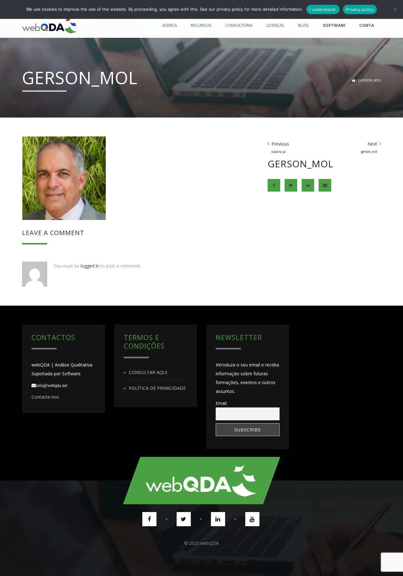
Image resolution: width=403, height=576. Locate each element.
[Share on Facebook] (274, 185)
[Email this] (325, 185)
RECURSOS (201, 25)
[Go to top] (201, 480)
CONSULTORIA (239, 25)
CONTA (366, 25)
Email (221, 403)
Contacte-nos (45, 397)
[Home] (49, 25)
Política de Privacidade (157, 388)
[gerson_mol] (64, 178)
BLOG (303, 25)
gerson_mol (369, 80)
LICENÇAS (275, 25)
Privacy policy (360, 9)
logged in (90, 266)
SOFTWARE (334, 25)
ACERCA (169, 25)
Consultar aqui (148, 372)
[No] (395, 9)
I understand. (323, 9)
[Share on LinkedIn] (308, 185)
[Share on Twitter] (291, 185)
